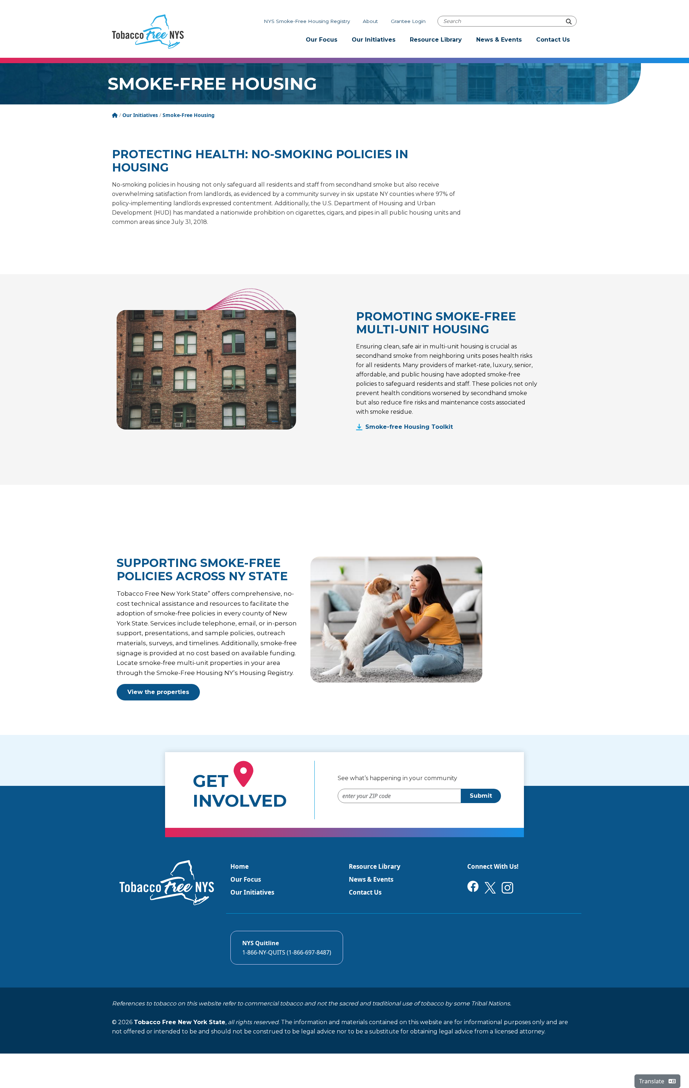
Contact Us (553, 39)
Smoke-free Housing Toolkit (409, 426)
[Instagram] (507, 887)
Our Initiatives (373, 39)
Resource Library (436, 39)
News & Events (499, 39)
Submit (481, 795)
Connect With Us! (493, 866)
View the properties (158, 692)
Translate (652, 1081)
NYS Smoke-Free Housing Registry (307, 21)
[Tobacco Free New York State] (148, 31)
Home (239, 866)
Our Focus (321, 39)
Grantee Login (408, 21)
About (370, 21)
